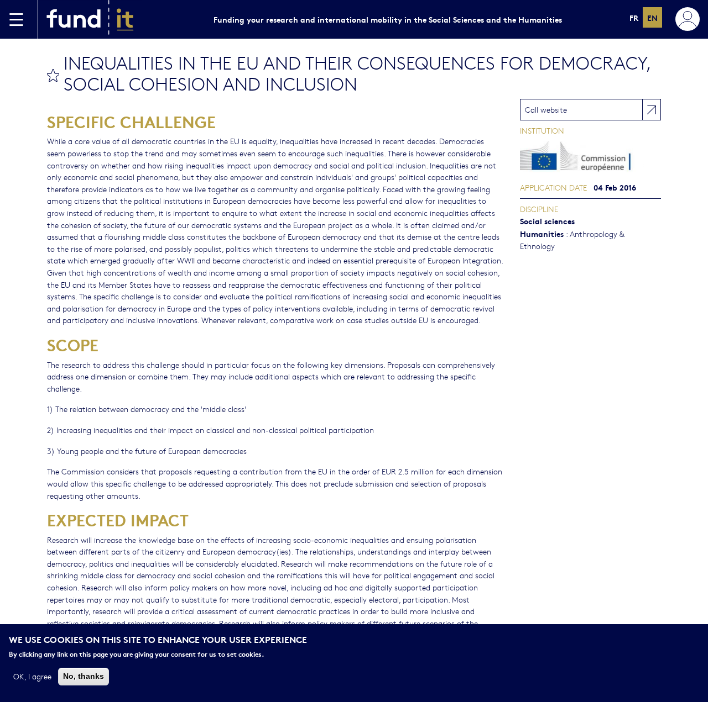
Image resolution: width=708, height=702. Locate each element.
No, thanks (83, 676)
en (652, 17)
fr (633, 17)
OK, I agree (32, 676)
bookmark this (53, 75)
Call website (546, 109)
